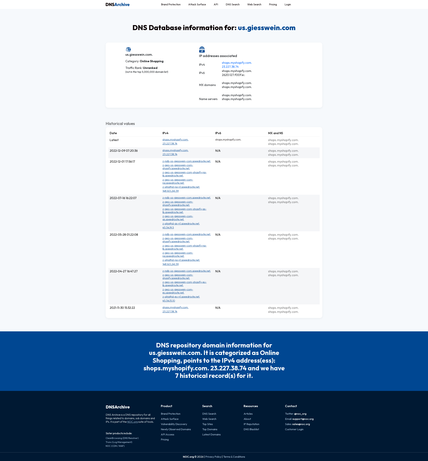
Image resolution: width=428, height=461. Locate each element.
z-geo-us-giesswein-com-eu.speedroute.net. (178, 291)
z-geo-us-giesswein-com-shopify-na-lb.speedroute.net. (185, 174)
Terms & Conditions (234, 456)
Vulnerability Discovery (174, 424)
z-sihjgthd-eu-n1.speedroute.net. (181, 296)
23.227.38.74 (230, 67)
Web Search (254, 4)
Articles (248, 413)
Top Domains (209, 429)
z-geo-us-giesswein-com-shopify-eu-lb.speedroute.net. (185, 283)
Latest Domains (211, 434)
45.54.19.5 (168, 227)
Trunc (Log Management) (119, 442)
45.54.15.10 (169, 300)
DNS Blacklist (251, 429)
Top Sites (207, 424)
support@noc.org (303, 419)
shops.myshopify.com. (237, 63)
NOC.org (132, 421)
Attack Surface (197, 4)
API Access (167, 434)
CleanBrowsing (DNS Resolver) (122, 438)
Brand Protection (171, 4)
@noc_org (300, 413)
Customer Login (294, 429)
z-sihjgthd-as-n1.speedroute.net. (181, 223)
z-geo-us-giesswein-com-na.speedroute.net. (178, 181)
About (247, 419)
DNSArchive (118, 407)
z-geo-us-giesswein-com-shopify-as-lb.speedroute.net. (184, 210)
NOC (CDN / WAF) (115, 445)
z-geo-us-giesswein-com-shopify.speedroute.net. (178, 166)
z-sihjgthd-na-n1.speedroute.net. (181, 187)
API (216, 4)
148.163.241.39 (171, 191)
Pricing (273, 4)
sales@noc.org (301, 424)
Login (288, 4)
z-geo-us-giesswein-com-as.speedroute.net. (178, 217)
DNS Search (233, 4)
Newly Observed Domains (176, 429)
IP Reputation (251, 424)
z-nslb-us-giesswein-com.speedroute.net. (187, 161)
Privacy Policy (213, 456)
